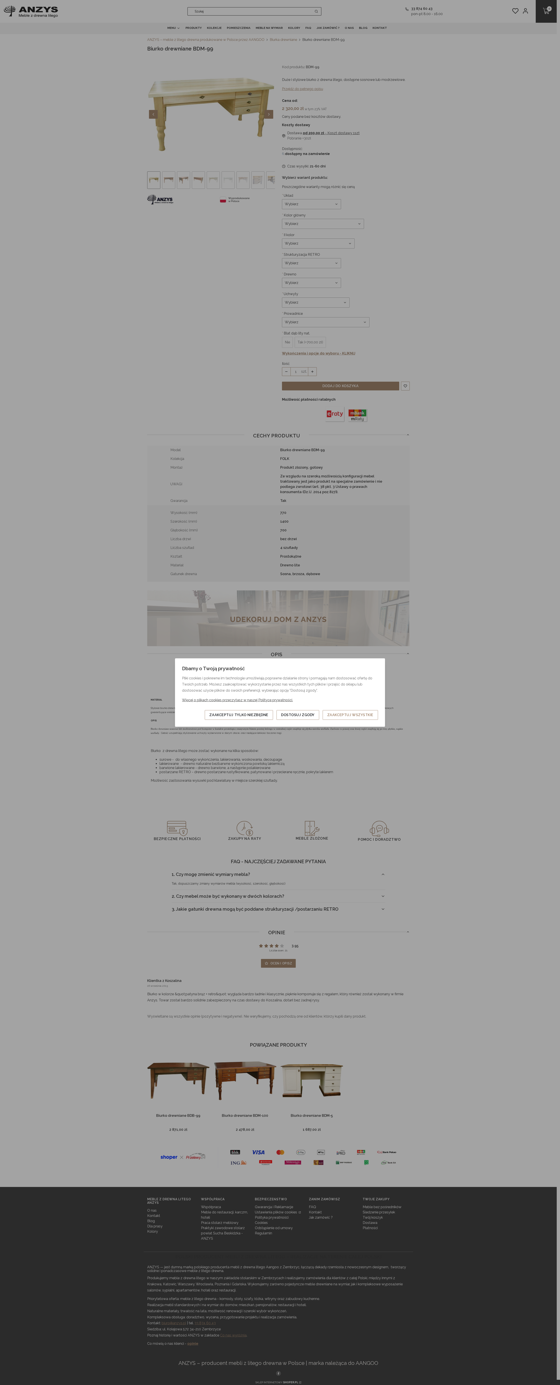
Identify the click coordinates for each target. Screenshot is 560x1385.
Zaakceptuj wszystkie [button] (350, 715)
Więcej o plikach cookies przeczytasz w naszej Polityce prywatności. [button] (237, 700)
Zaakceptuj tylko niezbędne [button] (238, 715)
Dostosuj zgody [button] (298, 715)
